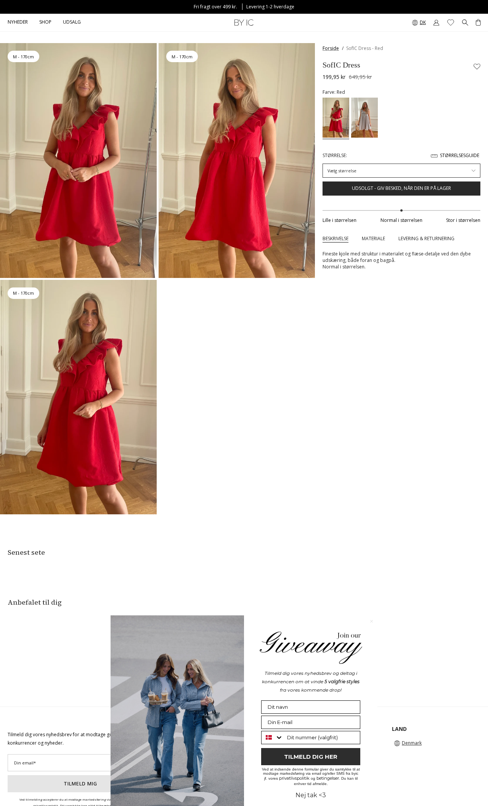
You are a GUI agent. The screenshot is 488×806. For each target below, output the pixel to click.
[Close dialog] (371, 621)
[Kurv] (478, 22)
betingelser (327, 778)
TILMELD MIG (80, 783)
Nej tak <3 (310, 795)
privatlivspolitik (294, 778)
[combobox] (272, 737)
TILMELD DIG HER (310, 756)
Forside (331, 48)
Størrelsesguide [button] (459, 155)
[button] (45, 22)
